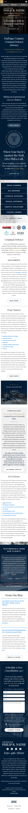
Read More (5, 623)
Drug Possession (7, 338)
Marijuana (5, 342)
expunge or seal (19, 272)
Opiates (5, 348)
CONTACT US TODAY (14, 401)
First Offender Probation (9, 340)
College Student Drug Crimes (11, 344)
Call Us (5, 4)
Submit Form (14, 730)
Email (14, 4)
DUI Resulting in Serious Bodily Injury (13, 513)
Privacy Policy (17, 726)
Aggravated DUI (7, 502)
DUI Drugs (5, 509)
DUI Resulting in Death (9, 511)
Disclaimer (9, 726)
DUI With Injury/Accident (9, 515)
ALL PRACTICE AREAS (14, 218)
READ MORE (14, 125)
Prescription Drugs (8, 346)
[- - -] (1, 1)
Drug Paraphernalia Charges (10, 336)
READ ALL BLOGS (14, 657)
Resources (10, 806)
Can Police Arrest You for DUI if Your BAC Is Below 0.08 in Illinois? (13, 603)
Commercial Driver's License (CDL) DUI (13, 507)
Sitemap (17, 808)
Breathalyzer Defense (8, 505)
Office (24, 4)
